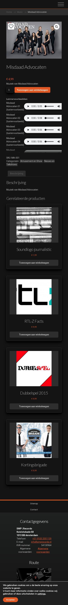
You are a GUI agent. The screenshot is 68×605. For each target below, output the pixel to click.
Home (9, 12)
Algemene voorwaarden (43, 550)
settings (41, 593)
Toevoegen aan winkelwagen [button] (34, 263)
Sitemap (34, 503)
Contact (34, 509)
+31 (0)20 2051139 (41, 538)
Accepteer (10, 599)
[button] (56, 27)
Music (20, 12)
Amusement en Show (31, 161)
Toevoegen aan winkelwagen (32, 90)
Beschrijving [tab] (16, 173)
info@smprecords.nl (41, 542)
